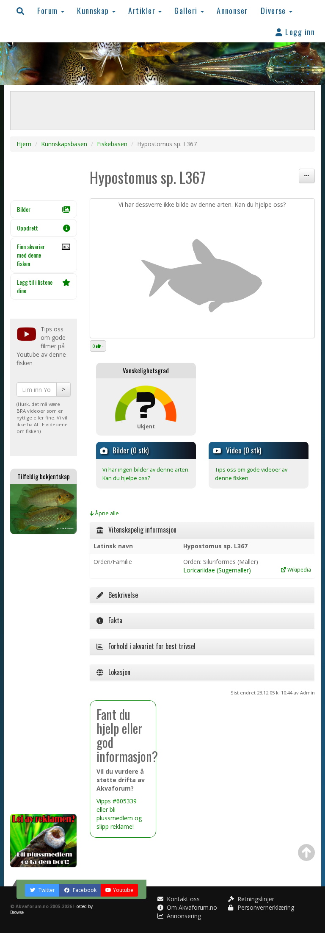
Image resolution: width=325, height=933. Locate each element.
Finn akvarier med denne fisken (31, 255)
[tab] (202, 530)
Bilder (23, 209)
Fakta (112, 620)
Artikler (142, 10)
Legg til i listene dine (34, 286)
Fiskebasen (112, 144)
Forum (48, 10)
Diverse (275, 10)
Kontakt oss (182, 899)
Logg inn (299, 31)
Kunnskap (94, 10)
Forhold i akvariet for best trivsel (149, 646)
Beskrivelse (120, 595)
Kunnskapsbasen (64, 144)
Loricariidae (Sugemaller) (217, 570)
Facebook (84, 890)
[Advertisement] (43, 674)
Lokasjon (116, 672)
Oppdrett (27, 227)
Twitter (46, 890)
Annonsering (183, 916)
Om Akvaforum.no (191, 907)
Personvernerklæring (265, 907)
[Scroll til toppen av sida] (306, 852)
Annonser (232, 10)
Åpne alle (106, 513)
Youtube (123, 890)
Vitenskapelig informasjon (139, 530)
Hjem (24, 144)
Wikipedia (298, 569)
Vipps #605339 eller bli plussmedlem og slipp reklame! (119, 813)
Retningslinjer (255, 899)
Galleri (187, 10)
